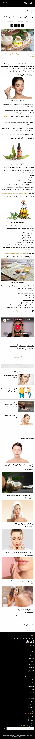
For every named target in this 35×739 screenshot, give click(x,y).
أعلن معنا (32, 711)
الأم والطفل (31, 668)
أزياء (33, 649)
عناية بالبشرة (21, 11)
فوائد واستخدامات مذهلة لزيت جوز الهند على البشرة (20, 495)
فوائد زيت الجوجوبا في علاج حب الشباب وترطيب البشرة (15, 193)
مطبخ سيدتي (31, 720)
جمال (28, 11)
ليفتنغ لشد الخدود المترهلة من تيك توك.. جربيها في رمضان (18, 552)
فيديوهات (31, 692)
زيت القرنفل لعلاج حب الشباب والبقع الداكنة (22, 524)
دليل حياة (31, 658)
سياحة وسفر (31, 683)
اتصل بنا (32, 705)
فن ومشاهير (31, 664)
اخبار (33, 680)
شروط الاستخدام (30, 708)
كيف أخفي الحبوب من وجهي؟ (25, 610)
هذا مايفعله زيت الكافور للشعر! (21, 311)
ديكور (33, 689)
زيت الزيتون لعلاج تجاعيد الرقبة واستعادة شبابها (17, 253)
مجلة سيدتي (31, 717)
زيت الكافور (30, 345)
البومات (32, 696)
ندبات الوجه (7, 116)
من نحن (32, 701)
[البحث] (7, 3)
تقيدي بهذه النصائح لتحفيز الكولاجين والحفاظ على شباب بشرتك (19, 466)
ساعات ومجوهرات (29, 677)
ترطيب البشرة (23, 286)
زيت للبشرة (22, 345)
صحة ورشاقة (31, 655)
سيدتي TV (31, 723)
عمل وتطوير (31, 686)
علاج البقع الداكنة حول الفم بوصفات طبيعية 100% (20, 581)
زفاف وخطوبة (31, 671)
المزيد (16, 615)
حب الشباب (17, 113)
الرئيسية (33, 11)
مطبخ (32, 661)
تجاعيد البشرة (20, 104)
